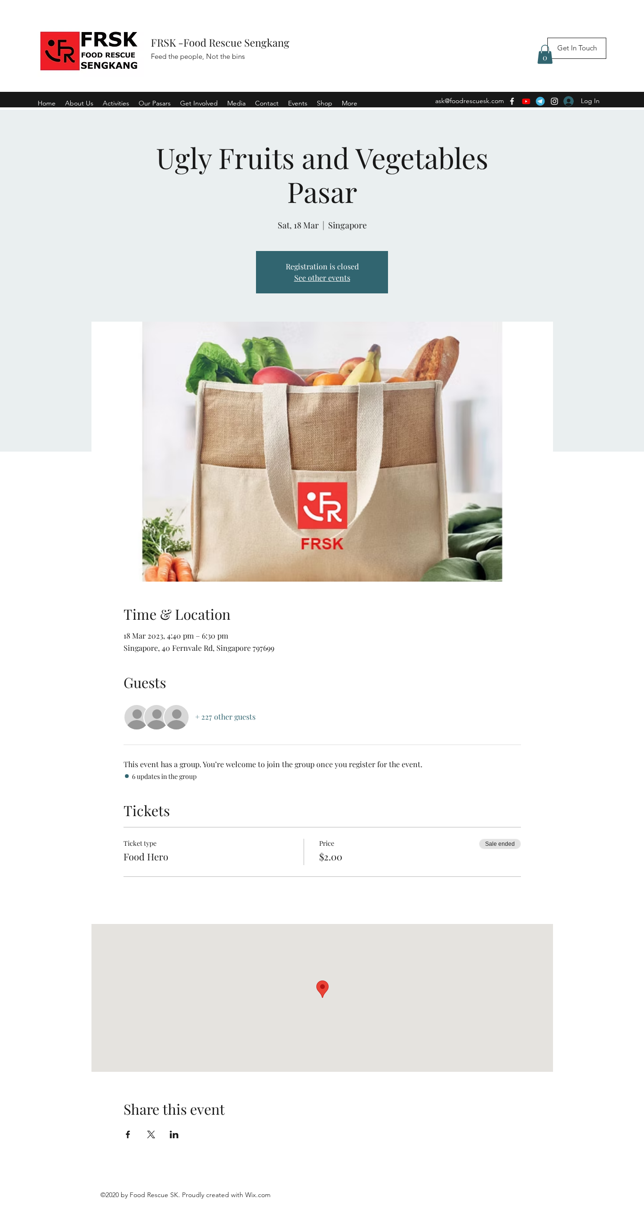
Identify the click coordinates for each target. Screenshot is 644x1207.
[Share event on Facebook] (128, 1134)
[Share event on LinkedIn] (174, 1134)
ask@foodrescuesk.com (469, 101)
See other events (322, 278)
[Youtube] (526, 101)
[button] (545, 54)
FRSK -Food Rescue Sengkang (221, 42)
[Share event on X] (151, 1134)
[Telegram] (540, 101)
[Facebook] (512, 101)
